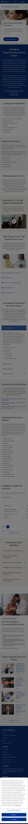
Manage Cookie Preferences (14, 810)
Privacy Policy (18, 805)
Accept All (14, 819)
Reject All (14, 814)
